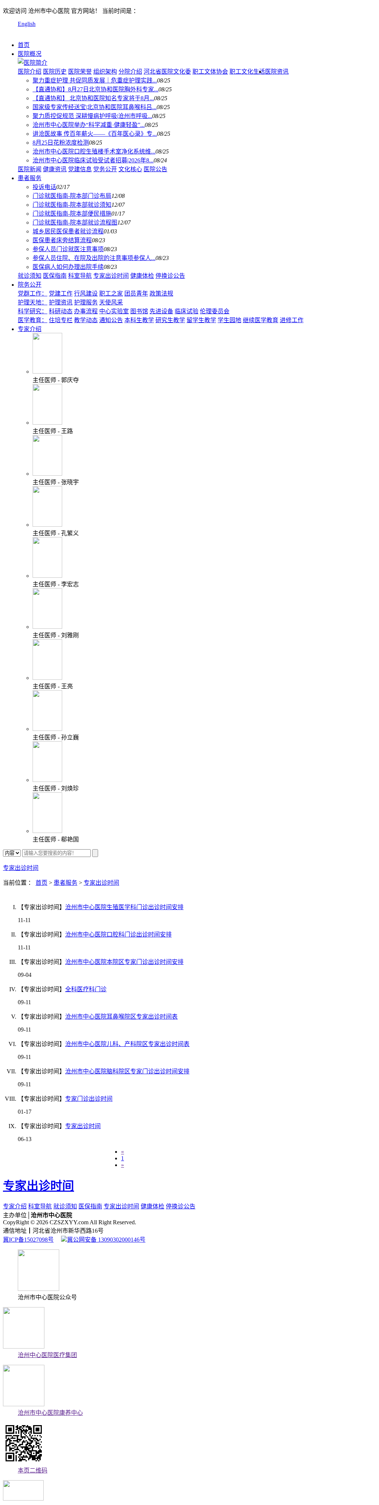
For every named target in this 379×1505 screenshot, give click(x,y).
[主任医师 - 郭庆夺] (47, 371)
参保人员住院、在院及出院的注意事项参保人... (94, 258)
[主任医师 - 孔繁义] (47, 525)
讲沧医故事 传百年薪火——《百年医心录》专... (95, 134)
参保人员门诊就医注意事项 (68, 249)
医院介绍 (29, 71)
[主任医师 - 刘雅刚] (47, 627)
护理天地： (32, 302)
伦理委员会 (214, 311)
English (27, 24)
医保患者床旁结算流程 (62, 240)
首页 (24, 45)
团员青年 (136, 293)
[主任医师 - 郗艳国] (47, 831)
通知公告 (111, 320)
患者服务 (29, 178)
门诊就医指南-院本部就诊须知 (72, 205)
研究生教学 (170, 320)
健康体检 (142, 276)
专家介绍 (29, 329)
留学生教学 (201, 320)
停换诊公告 (170, 276)
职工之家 (111, 293)
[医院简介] (32, 63)
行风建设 (86, 293)
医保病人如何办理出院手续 (68, 267)
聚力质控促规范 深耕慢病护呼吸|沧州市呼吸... (92, 116)
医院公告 (155, 169)
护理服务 (86, 302)
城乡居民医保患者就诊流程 (68, 231)
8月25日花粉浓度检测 (61, 142)
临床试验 (186, 311)
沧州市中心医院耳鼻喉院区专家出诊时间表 (121, 1016)
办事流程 (86, 311)
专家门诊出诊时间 (89, 1099)
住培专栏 (61, 320)
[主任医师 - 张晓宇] (47, 473)
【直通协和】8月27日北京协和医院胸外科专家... (95, 89)
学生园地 (229, 320)
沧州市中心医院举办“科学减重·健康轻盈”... (89, 125)
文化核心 (130, 169)
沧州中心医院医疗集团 (47, 1355)
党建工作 (61, 293)
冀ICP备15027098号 (28, 1239)
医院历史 (55, 71)
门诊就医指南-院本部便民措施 (72, 213)
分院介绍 (130, 71)
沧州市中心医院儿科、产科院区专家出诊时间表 (127, 1044)
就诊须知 (29, 276)
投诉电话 (44, 187)
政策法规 (161, 293)
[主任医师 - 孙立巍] (47, 729)
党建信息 (80, 169)
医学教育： (32, 320)
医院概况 (29, 54)
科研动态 (61, 311)
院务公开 (29, 284)
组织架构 (105, 71)
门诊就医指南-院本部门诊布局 (72, 196)
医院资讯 (277, 71)
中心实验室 (114, 311)
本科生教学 (139, 320)
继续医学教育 (260, 320)
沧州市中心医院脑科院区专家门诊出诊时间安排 (127, 1071)
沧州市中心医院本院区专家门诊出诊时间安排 (124, 962)
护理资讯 (61, 302)
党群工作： (32, 293)
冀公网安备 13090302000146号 (106, 1239)
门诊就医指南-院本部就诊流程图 (75, 222)
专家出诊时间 (111, 276)
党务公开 (105, 169)
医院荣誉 (80, 71)
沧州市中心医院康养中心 (50, 1413)
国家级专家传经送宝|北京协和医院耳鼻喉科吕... (95, 107)
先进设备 (161, 311)
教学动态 (86, 320)
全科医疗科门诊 (86, 989)
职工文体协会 (210, 71)
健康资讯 (55, 169)
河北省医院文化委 (167, 71)
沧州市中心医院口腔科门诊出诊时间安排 (118, 934)
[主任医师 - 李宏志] (47, 576)
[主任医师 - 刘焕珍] (47, 780)
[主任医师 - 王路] (47, 422)
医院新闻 (29, 169)
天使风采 (111, 302)
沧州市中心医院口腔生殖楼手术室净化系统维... (94, 151)
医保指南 (55, 276)
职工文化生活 (247, 71)
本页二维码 (32, 1470)
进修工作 (291, 320)
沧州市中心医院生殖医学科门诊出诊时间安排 (124, 907)
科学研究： (32, 311)
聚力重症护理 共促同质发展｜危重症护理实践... (95, 80)
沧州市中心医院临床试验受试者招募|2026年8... (93, 160)
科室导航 (80, 276)
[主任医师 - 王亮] (47, 678)
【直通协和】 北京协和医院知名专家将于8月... (93, 98)
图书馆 (139, 311)
